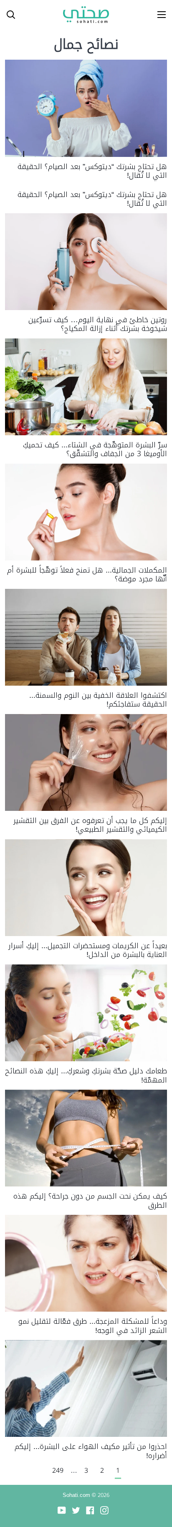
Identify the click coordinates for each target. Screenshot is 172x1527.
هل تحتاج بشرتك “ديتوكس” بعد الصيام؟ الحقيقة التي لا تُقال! (92, 171)
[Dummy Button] (45, 14)
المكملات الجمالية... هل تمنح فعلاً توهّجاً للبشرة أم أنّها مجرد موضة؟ (87, 574)
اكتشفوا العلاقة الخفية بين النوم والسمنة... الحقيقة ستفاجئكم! (98, 700)
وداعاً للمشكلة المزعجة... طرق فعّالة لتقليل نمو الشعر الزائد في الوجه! (92, 1326)
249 (57, 1470)
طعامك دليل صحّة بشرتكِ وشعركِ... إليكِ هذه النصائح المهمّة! (86, 1075)
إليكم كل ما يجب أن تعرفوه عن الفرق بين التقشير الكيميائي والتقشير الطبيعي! (90, 825)
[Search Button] (7, 14)
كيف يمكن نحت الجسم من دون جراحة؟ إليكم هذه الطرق (90, 1200)
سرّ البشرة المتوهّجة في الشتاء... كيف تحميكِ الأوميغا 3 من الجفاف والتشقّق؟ (95, 449)
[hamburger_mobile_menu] (159, 14)
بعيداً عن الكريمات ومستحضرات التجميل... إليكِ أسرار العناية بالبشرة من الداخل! (87, 950)
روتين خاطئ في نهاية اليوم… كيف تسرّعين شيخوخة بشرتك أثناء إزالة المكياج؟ (97, 324)
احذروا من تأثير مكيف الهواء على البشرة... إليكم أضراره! (91, 1451)
